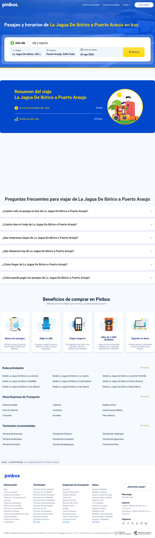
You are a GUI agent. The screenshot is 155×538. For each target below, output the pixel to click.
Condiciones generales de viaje (16, 514)
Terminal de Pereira (41, 519)
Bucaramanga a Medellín (102, 517)
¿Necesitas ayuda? (136, 487)
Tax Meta (57, 415)
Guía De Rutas (16, 462)
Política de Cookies (11, 519)
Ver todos (144, 368)
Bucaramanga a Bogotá (102, 497)
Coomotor (57, 410)
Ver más (36, 522)
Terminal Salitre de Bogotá (44, 495)
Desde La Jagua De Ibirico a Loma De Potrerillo (124, 376)
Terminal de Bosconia (12, 434)
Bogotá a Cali (97, 500)
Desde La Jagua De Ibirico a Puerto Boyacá (122, 381)
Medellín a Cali (98, 511)
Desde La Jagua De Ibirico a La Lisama (71, 376)
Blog (5, 489)
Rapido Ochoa (109, 405)
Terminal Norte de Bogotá (43, 489)
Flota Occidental (10, 410)
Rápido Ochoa (68, 506)
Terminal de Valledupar (113, 434)
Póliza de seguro (10, 517)
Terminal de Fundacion (63, 439)
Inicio (4, 462)
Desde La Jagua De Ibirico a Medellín (19, 381)
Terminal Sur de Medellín (43, 497)
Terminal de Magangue (63, 444)
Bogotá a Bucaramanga (102, 495)
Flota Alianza (108, 415)
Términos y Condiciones (13, 508)
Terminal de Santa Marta (43, 514)
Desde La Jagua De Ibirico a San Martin (71, 386)
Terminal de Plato (110, 444)
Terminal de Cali (39, 508)
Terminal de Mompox (12, 439)
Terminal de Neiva (40, 517)
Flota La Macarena (70, 517)
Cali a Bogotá (97, 503)
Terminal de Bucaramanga (44, 503)
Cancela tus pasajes (111, 5)
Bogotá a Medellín (99, 489)
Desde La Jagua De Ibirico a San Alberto (21, 386)
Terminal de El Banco (62, 434)
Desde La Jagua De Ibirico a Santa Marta (121, 386)
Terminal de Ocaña (11, 444)
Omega (66, 508)
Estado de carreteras (12, 495)
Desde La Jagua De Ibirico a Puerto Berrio (72, 381)
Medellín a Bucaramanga (102, 514)
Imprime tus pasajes (91, 5)
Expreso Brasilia (9, 405)
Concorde (7, 415)
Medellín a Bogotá (99, 492)
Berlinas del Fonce (70, 503)
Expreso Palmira (69, 500)
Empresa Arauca (69, 514)
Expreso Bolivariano (71, 492)
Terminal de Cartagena (42, 511)
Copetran (57, 405)
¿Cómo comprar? (11, 492)
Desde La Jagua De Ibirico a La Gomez (20, 376)
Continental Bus (69, 519)
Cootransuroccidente (112, 410)
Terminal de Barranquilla (43, 506)
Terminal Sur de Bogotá (42, 492)
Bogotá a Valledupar (100, 519)
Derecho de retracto (12, 511)
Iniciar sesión (144, 5)
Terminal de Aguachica (113, 439)
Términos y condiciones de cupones (14, 498)
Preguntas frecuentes (12, 503)
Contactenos (9, 522)
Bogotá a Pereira (99, 508)
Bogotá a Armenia (99, 506)
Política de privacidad (12, 506)
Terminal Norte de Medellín (44, 500)
